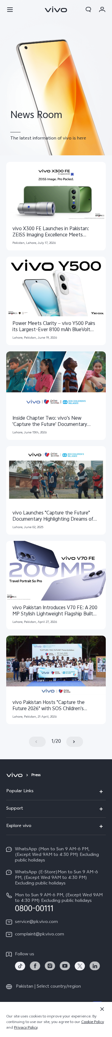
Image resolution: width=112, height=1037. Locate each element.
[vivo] (15, 775)
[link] (20, 966)
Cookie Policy (92, 1022)
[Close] (102, 1009)
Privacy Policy (25, 1028)
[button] (10, 9)
